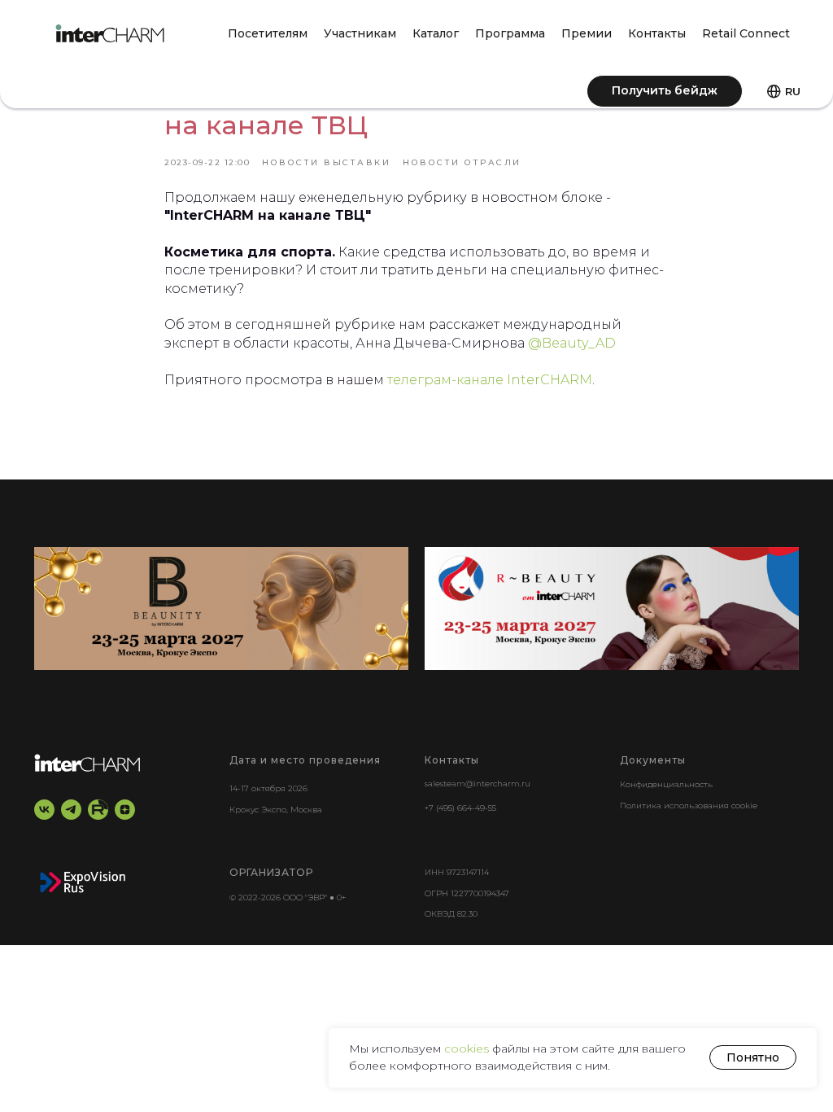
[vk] (44, 809)
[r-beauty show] (612, 608)
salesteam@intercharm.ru (477, 783)
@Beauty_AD (572, 343)
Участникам (360, 33)
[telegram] (71, 809)
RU (792, 91)
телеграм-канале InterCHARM (489, 379)
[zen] (125, 809)
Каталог (435, 33)
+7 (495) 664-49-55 (460, 808)
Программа (510, 33)
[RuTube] (98, 809)
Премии (586, 33)
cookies (468, 1048)
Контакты (657, 33)
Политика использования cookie (688, 805)
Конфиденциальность (666, 784)
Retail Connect (746, 33)
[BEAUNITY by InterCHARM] (221, 608)
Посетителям (267, 33)
